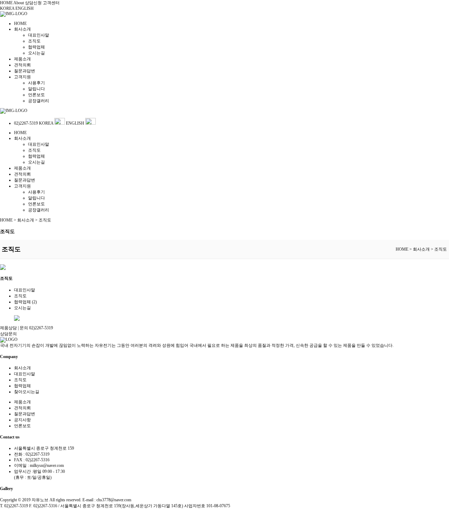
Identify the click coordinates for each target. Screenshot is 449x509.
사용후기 (36, 82)
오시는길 (36, 53)
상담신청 (33, 2)
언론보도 (36, 94)
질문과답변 (24, 70)
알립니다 (36, 88)
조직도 (34, 41)
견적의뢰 (22, 64)
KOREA (7, 8)
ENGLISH (24, 8)
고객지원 (22, 76)
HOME (6, 2)
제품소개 (22, 59)
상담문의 (8, 333)
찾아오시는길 (26, 391)
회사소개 (22, 29)
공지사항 (22, 419)
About (18, 2)
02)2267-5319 (26, 123)
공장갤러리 (38, 100)
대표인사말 (38, 35)
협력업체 (36, 47)
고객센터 (51, 2)
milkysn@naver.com (47, 465)
